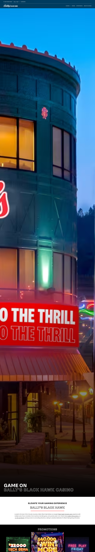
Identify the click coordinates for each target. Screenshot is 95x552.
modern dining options (73, 516)
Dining (73, 5)
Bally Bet (16, 1)
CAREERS (23, 1)
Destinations (8, 1)
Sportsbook (79, 5)
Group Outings (88, 5)
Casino (67, 5)
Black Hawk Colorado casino (65, 514)
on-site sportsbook (19, 518)
